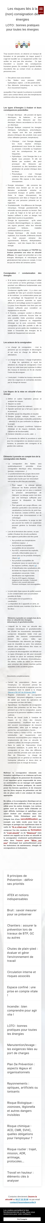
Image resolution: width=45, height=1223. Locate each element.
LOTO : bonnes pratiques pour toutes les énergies (22, 1030)
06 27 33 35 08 (22, 1199)
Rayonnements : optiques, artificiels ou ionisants (22, 1087)
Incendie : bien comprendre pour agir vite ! (22, 1010)
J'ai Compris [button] (22, 1219)
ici (18, 558)
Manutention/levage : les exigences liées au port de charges (22, 1049)
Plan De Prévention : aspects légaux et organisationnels (21, 1068)
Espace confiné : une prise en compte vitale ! (22, 991)
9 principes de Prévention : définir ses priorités (20, 880)
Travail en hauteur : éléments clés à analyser (20, 1176)
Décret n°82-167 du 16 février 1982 (21, 692)
